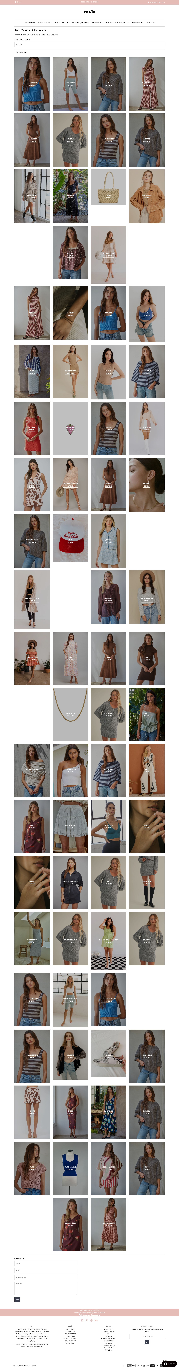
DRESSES (65, 23)
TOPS (56, 23)
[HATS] (70, 538)
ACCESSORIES (137, 23)
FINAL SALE (150, 23)
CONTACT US (70, 1331)
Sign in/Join (153, 2)
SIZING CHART (70, 1343)
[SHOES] (108, 1053)
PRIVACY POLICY (70, 1341)
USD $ (165, 1361)
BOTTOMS (108, 23)
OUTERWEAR (96, 23)
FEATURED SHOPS (44, 23)
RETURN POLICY (70, 1336)
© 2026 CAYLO (18, 1366)
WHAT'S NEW (30, 23)
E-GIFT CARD (70, 1329)
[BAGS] (108, 187)
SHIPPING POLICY (70, 1334)
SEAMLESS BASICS (122, 23)
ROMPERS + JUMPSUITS (80, 23)
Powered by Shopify (30, 1366)
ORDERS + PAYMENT (70, 1338)
